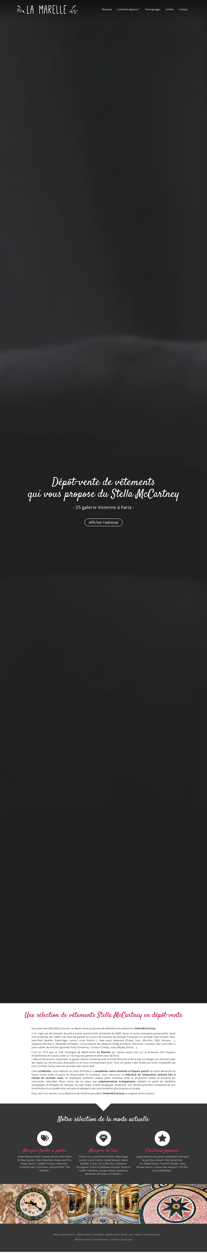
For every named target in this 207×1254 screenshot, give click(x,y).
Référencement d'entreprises (91, 1239)
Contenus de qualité (121, 1239)
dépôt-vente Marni (64, 1234)
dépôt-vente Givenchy (147, 1234)
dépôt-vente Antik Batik (90, 1234)
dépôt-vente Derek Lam (119, 1234)
